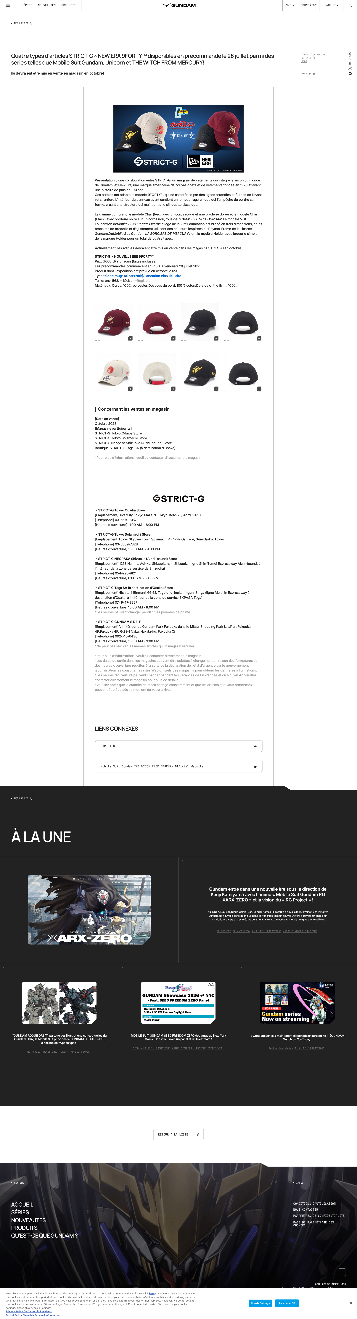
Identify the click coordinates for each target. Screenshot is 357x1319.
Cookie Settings (260, 1303)
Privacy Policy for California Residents (29, 1311)
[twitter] (350, 68)
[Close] (351, 1303)
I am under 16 (287, 1303)
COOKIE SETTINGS (320, 1224)
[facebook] (350, 74)
